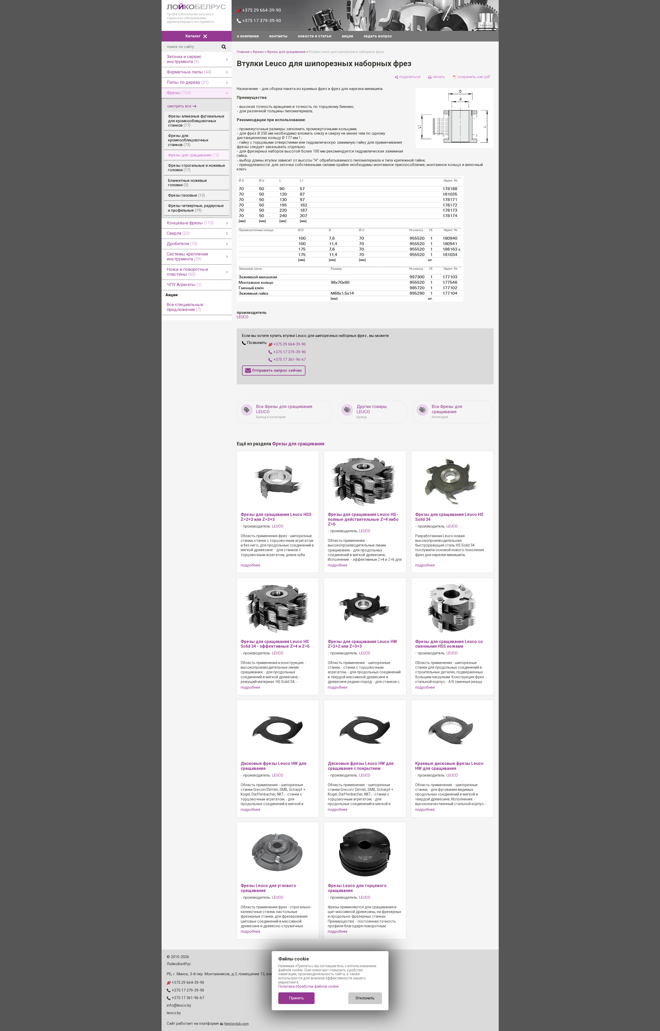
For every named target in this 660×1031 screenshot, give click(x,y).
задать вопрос (378, 36)
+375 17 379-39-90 (261, 20)
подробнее (250, 565)
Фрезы (258, 52)
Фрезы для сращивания (286, 52)
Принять (296, 998)
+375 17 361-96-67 (289, 359)
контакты (278, 36)
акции (347, 36)
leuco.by (174, 1013)
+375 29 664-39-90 (261, 10)
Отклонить (365, 998)
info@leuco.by (179, 1005)
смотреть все (179, 106)
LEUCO (242, 317)
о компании (248, 36)
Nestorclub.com (236, 1023)
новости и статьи (314, 36)
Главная (243, 52)
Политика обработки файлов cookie (308, 986)
